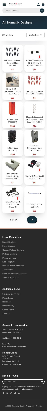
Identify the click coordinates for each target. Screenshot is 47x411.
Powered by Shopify (34, 406)
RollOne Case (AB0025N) (12, 143)
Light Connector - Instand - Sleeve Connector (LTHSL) (12, 171)
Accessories (7, 270)
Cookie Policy (8, 310)
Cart (43, 4)
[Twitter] (7, 393)
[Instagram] (11, 393)
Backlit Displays (9, 242)
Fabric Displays (8, 246)
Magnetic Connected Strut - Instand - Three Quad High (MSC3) (34, 114)
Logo (15, 4)
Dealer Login (7, 298)
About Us (6, 314)
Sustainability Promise (11, 294)
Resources (6, 302)
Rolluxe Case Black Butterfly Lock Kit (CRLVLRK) (12, 199)
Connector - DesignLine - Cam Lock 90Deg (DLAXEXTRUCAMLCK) (34, 143)
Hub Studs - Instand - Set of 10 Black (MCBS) (12, 58)
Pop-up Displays (9, 258)
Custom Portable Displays (13, 250)
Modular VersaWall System (13, 266)
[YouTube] (19, 393)
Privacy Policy (8, 306)
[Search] (42, 10)
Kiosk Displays (8, 262)
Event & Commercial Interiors (14, 274)
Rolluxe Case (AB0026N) (12, 114)
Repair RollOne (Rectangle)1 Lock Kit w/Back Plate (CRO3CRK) (12, 86)
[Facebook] (3, 393)
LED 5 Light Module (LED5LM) (34, 199)
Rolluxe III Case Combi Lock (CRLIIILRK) (34, 171)
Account (38, 4)
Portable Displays (9, 254)
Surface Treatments (10, 277)
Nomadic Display (18, 406)
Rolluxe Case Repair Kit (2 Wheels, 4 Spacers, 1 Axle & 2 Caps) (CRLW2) (34, 58)
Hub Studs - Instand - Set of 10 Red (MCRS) (34, 86)
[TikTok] (15, 393)
